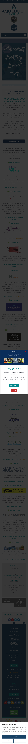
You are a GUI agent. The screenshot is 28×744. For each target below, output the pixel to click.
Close (14, 390)
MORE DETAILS (14, 385)
